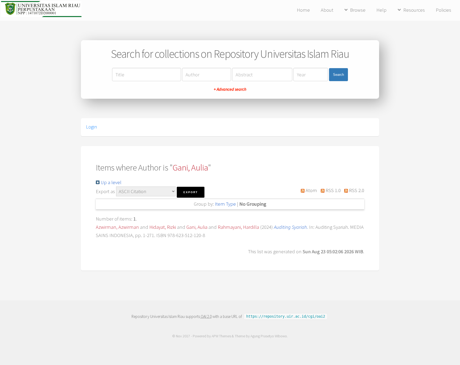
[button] (190, 192)
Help (381, 10)
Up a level (110, 182)
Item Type (225, 204)
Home (303, 10)
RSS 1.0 (332, 190)
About (327, 10)
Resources (414, 10)
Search (338, 75)
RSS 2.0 (356, 190)
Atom (311, 190)
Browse (357, 10)
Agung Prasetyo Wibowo (268, 336)
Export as (105, 191)
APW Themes (221, 336)
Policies (443, 10)
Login (91, 127)
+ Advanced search (230, 89)
